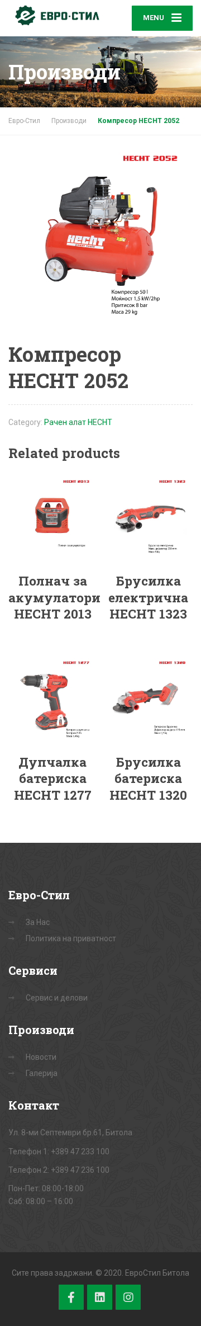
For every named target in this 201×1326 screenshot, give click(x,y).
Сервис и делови (57, 997)
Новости (41, 1057)
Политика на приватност (71, 938)
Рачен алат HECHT (78, 422)
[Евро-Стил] (54, 15)
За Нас (38, 922)
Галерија (42, 1073)
